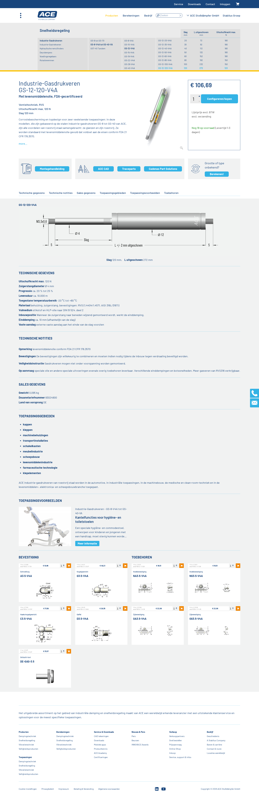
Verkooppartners (177, 736)
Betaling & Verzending (84, 789)
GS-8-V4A (129, 40)
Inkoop (172, 753)
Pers (134, 736)
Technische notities (61, 192)
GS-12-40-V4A (165, 48)
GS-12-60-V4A (164, 56)
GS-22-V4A (129, 60)
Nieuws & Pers (138, 732)
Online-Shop (175, 748)
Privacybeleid (48, 789)
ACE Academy (100, 753)
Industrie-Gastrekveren (50, 44)
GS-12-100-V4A (165, 64)
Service (178, 4)
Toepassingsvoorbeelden (145, 192)
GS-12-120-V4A (165, 68)
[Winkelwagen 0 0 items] (237, 4)
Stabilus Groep (231, 15)
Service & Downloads (104, 732)
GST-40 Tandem (98, 48)
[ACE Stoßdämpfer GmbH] (47, 15)
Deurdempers (46, 52)
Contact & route (214, 748)
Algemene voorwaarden (109, 789)
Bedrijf (210, 732)
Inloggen (225, 4)
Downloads (194, 4)
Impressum (63, 789)
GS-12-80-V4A (164, 60)
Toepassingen (25, 757)
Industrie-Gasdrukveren (51, 40)
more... (23, 143)
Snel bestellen (175, 740)
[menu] (128, 15)
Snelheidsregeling (27, 740)
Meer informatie (87, 543)
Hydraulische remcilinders (52, 48)
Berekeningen (63, 732)
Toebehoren (171, 192)
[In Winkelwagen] (69, 565)
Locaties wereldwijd (216, 753)
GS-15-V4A (129, 52)
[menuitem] (111, 15)
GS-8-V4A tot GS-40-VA (102, 44)
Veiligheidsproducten (28, 748)
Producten (24, 732)
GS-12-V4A (129, 48)
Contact (210, 4)
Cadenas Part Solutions (163, 168)
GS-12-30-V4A (164, 44)
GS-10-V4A (129, 44)
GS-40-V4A (129, 68)
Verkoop (173, 732)
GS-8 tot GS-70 (97, 40)
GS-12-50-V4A (164, 52)
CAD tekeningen (101, 736)
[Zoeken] (180, 15)
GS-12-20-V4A (165, 40)
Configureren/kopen (219, 98)
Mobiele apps (100, 744)
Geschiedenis (213, 736)
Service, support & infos (180, 757)
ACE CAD (103, 168)
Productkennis (100, 748)
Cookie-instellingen (28, 789)
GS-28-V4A (129, 64)
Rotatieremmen (47, 60)
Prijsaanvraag (175, 744)
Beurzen (135, 740)
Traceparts (129, 168)
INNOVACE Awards (140, 744)
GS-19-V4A (129, 56)
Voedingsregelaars (48, 56)
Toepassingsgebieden (113, 192)
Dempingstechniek (27, 736)
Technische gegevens (32, 192)
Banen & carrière (214, 744)
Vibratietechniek (26, 744)
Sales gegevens (86, 192)
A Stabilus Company (216, 740)
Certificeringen (101, 757)
